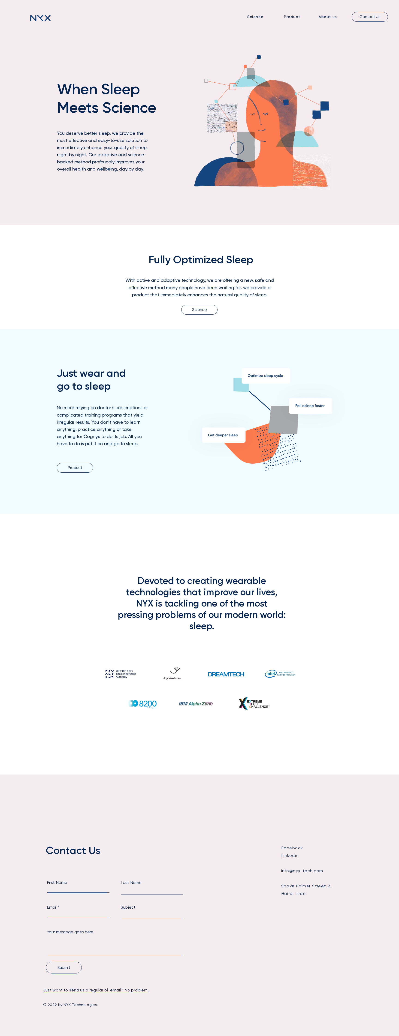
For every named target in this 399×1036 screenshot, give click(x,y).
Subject (128, 907)
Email (52, 907)
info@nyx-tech (297, 870)
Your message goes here (70, 932)
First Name (57, 882)
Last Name (131, 882)
